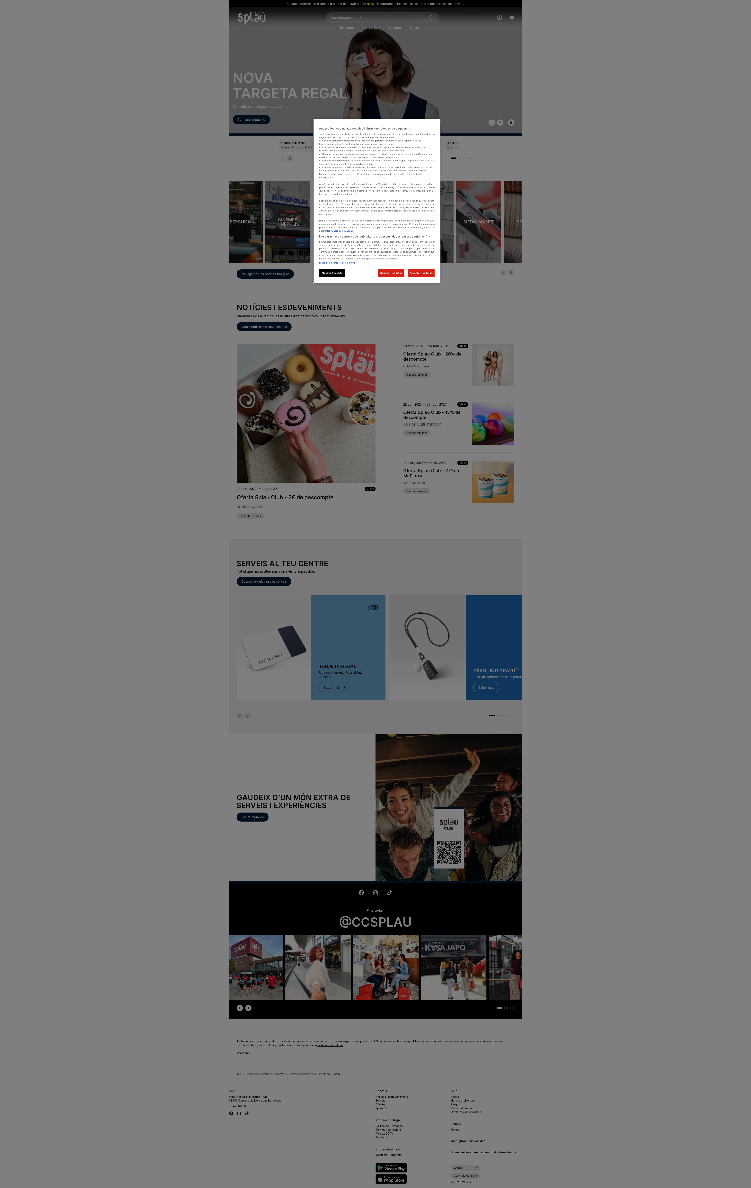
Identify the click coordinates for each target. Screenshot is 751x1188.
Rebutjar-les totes (391, 273)
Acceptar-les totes (421, 273)
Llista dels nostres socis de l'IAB (337, 262)
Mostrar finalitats (332, 273)
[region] (376, 201)
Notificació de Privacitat (339, 231)
